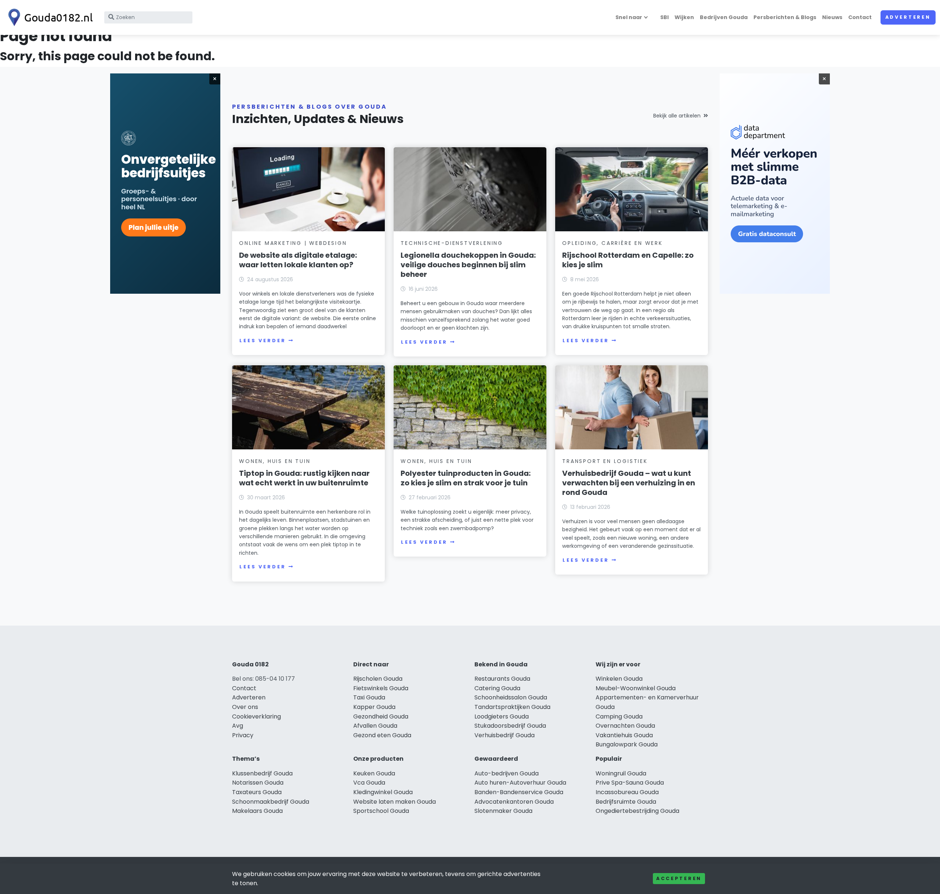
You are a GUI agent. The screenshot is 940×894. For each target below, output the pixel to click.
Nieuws (832, 17)
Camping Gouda (619, 716)
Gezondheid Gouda (380, 716)
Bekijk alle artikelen (677, 115)
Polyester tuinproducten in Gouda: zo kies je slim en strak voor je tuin (466, 478)
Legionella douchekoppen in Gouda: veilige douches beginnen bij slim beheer (468, 264)
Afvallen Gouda (375, 725)
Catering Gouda (497, 688)
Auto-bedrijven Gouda (506, 773)
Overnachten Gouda (625, 725)
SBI (664, 17)
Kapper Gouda (374, 707)
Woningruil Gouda (621, 773)
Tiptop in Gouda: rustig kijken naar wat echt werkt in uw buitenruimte (304, 478)
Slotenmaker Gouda (503, 811)
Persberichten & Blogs (784, 17)
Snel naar (628, 17)
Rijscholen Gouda (377, 678)
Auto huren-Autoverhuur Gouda (520, 782)
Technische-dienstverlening (452, 243)
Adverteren (908, 17)
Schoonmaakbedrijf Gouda (270, 801)
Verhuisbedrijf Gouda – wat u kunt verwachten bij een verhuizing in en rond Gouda (628, 482)
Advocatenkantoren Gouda (514, 801)
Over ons (245, 707)
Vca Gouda (369, 782)
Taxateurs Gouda (257, 792)
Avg (237, 725)
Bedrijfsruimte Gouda (626, 801)
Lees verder (262, 340)
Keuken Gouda (374, 773)
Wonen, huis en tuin (274, 461)
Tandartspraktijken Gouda (512, 707)
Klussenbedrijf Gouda (262, 773)
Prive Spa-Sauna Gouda (630, 782)
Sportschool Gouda (381, 811)
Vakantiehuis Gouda (624, 735)
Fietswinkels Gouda (380, 688)
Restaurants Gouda (502, 678)
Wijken (684, 17)
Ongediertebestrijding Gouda (637, 811)
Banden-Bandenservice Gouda (518, 792)
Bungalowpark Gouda (627, 744)
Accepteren (679, 878)
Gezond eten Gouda (382, 735)
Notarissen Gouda (257, 782)
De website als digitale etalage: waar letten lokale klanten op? (298, 260)
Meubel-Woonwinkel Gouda (636, 688)
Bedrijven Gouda (724, 17)
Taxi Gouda (369, 697)
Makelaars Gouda (257, 811)
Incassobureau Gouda (627, 792)
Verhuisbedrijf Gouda (504, 735)
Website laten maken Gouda (394, 801)
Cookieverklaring (256, 716)
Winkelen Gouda (619, 678)
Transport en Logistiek (605, 461)
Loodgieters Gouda (501, 716)
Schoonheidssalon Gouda (510, 697)
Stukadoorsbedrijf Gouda (510, 725)
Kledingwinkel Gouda (383, 792)
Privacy (242, 735)
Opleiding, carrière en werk (612, 243)
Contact (860, 17)
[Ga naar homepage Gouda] (48, 17)
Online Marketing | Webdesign (293, 243)
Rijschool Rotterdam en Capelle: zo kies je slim (628, 260)
